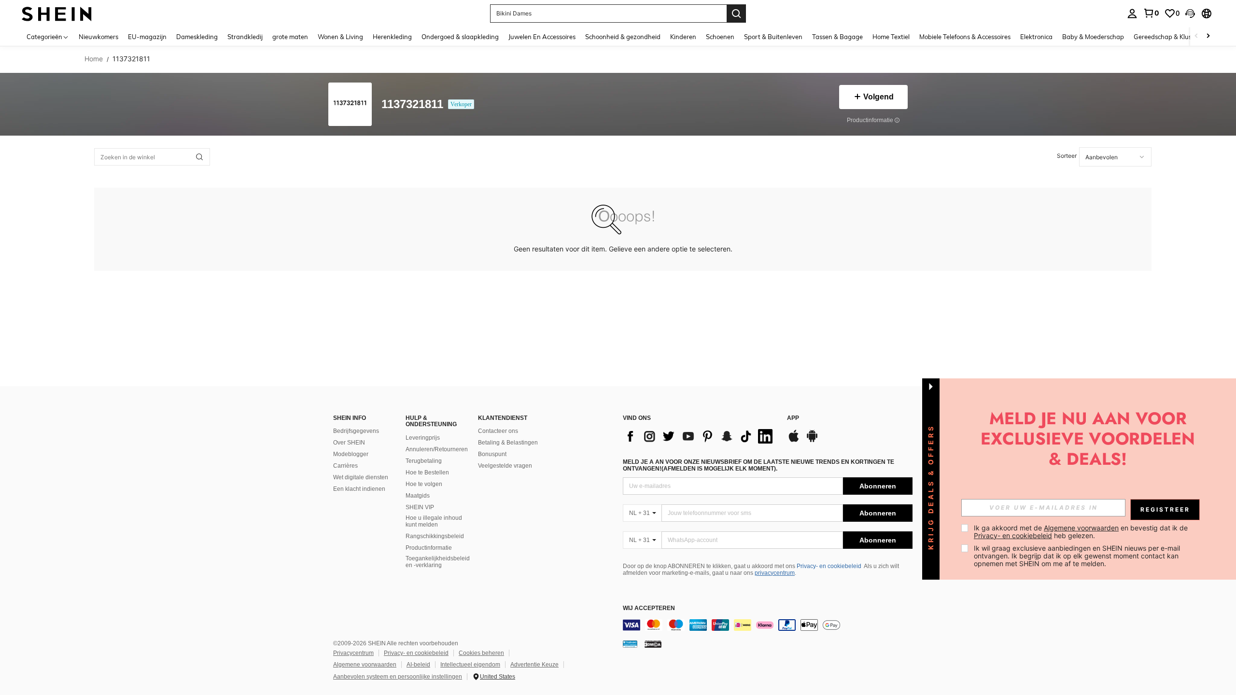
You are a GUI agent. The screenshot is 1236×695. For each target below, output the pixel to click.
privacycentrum (775, 573)
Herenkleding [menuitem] (392, 37)
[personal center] (1132, 13)
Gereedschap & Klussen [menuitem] (1168, 37)
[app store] (794, 440)
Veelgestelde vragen (505, 465)
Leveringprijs (423, 437)
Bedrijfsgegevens (356, 431)
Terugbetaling (424, 461)
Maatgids (418, 495)
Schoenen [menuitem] (720, 37)
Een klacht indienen (359, 489)
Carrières (345, 465)
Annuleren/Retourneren (437, 449)
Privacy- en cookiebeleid (829, 566)
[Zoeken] (736, 13)
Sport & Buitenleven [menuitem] (773, 37)
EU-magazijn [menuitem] (147, 37)
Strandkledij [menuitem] (245, 37)
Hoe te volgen (424, 484)
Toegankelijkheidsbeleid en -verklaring (438, 562)
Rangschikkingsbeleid (435, 536)
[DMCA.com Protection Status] (653, 643)
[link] (1151, 13)
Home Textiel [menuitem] (891, 37)
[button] (1190, 13)
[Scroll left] (1196, 36)
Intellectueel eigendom (470, 664)
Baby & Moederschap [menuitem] (1093, 37)
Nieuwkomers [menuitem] (98, 37)
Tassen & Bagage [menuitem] (837, 37)
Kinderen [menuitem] (683, 37)
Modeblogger (350, 454)
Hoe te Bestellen (427, 472)
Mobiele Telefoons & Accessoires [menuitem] (965, 37)
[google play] (812, 440)
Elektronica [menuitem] (1036, 37)
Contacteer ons (498, 431)
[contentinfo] (768, 625)
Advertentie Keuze (534, 664)
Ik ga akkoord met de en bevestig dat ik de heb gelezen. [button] (1082, 532)
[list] (700, 436)
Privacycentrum (353, 653)
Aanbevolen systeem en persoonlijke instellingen (397, 676)
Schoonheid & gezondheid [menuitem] (622, 37)
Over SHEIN (349, 442)
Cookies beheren (481, 653)
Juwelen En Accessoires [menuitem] (542, 37)
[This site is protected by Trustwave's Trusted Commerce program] (630, 643)
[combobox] (1115, 157)
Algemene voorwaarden (364, 664)
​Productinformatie (429, 547)
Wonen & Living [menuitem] (340, 37)
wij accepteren (649, 608)
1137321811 (412, 104)
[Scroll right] (1208, 36)
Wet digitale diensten (360, 477)
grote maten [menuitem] (290, 37)
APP (793, 418)
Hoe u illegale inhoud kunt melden (434, 521)
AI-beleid (418, 664)
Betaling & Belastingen (508, 442)
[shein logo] (57, 13)
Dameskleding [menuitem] (197, 37)
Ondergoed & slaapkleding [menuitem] (460, 37)
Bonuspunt (492, 454)
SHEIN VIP (420, 507)
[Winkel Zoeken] (199, 157)
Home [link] (93, 59)
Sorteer (1067, 155)
